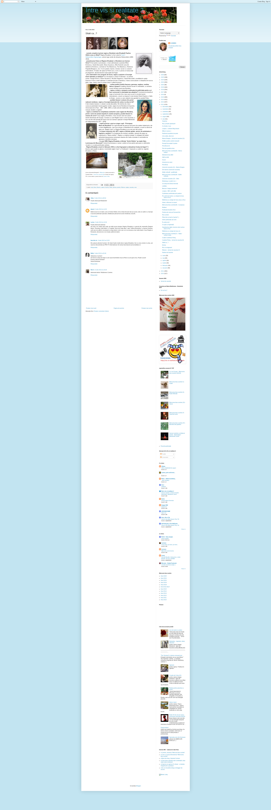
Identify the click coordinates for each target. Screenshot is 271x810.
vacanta (131, 187)
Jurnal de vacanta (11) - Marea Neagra (173, 167)
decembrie (165, 106)
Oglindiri (171, 665)
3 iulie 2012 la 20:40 (100, 253)
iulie (163, 119)
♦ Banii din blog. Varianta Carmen (170, 758)
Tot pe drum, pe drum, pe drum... (169, 544)
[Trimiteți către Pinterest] (113, 185)
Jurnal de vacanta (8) (98, 174)
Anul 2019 (164, 582)
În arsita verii (165, 222)
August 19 (164, 506)
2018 (162, 89)
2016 (162, 94)
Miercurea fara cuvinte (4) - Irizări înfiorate (177, 392)
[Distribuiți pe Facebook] (111, 185)
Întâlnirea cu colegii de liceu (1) (171, 231)
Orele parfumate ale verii (169, 219)
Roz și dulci (165, 215)
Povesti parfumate (166, 446)
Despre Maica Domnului (167, 500)
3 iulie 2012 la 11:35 (101, 209)
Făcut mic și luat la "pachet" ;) (170, 217)
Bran (95, 187)
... (161, 474)
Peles (110, 187)
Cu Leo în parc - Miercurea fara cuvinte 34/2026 (177, 372)
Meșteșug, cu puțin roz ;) (169, 181)
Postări (164, 454)
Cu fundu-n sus (166, 126)
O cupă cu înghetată (168, 224)
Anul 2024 (164, 578)
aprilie (164, 260)
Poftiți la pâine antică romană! (170, 141)
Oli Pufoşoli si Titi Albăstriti (169, 523)
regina (127, 187)
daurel (92, 209)
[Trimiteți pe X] (109, 185)
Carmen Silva (106, 176)
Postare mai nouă (91, 308)
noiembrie (165, 109)
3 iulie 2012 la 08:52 (100, 198)
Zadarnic (163, 486)
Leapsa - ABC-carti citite (169, 191)
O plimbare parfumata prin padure (172, 193)
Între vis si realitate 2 (115, 10)
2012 (162, 104)
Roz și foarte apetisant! (168, 123)
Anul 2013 (164, 593)
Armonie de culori (167, 162)
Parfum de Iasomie (167, 252)
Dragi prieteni (165, 727)
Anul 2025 (164, 576)
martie (164, 263)
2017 (162, 92)
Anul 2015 (164, 589)
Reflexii (164, 207)
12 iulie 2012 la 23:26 (100, 270)
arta (92, 187)
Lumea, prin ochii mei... (168, 472)
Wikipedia (102, 172)
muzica (107, 187)
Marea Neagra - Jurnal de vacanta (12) (173, 138)
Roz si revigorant (167, 247)
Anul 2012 (164, 595)
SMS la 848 (165, 157)
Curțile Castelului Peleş (169, 237)
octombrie (165, 111)
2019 (162, 87)
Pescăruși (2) (166, 146)
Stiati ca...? (165, 242)
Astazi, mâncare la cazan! (169, 202)
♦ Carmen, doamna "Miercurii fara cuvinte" (173, 752)
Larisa (92, 222)
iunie (164, 255)
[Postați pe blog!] (107, 185)
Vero (162, 485)
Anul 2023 (164, 580)
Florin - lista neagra (167, 537)
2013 (162, 102)
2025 (162, 77)
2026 (162, 75)
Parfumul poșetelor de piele (170, 133)
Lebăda (164, 186)
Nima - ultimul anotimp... (168, 478)
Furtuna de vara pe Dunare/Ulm (171, 212)
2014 (162, 99)
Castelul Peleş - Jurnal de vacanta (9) (173, 240)
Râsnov (123, 187)
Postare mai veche (147, 308)
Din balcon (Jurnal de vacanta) (171, 169)
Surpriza (164, 121)
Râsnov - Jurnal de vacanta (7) (171, 250)
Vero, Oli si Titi (165, 517)
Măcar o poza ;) (166, 131)
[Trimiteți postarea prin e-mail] (101, 184)
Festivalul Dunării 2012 (169, 210)
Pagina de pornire (119, 308)
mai (163, 258)
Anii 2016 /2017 (165, 587)
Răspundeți (94, 203)
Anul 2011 (164, 597)
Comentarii (165, 457)
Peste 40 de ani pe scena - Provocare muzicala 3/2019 (177, 715)
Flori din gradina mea (168, 148)
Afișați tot (183, 529)
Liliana (163, 466)
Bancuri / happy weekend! (169, 188)
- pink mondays (165, 480)
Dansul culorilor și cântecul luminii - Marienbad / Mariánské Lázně (177, 435)
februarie (165, 265)
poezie (118, 187)
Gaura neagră (165, 538)
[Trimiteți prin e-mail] (105, 185)
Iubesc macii (172, 702)
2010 (162, 273)
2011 (162, 271)
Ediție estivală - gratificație (169, 172)
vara (135, 187)
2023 (162, 82)
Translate (173, 35)
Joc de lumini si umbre (175, 630)
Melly (92, 253)
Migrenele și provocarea (167, 550)
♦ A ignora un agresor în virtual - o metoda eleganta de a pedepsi (173, 764)
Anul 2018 (164, 584)
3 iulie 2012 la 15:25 (104, 240)
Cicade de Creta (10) (175, 675)
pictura (114, 187)
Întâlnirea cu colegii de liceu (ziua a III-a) (173, 200)
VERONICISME (165, 511)
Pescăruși (165, 164)
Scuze (164, 160)
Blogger (138, 786)
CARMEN (173, 43)
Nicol (92, 270)
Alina (92, 198)
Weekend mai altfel (167, 155)
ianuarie (165, 268)
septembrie (165, 114)
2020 (162, 84)
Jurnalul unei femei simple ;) (168, 564)
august (164, 116)
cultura (102, 187)
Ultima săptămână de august (168, 468)
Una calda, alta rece (168, 136)
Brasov (98, 187)
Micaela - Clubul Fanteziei (169, 563)
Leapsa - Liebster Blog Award (170, 128)
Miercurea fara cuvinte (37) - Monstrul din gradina (177, 423)
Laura (163, 555)
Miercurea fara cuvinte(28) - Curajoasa (173, 205)
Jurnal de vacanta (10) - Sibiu (170, 178)
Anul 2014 (164, 591)
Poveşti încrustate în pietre (169, 143)
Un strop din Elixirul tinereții (170, 183)
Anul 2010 (164, 599)
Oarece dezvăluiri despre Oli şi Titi (170, 519)
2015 (162, 97)
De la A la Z (164, 290)
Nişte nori (163, 513)
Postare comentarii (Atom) (101, 311)
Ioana (163, 499)
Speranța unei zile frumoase (177, 737)
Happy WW (164, 505)
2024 (162, 79)
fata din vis (94, 240)
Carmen (163, 543)
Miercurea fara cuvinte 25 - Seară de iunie (177, 413)
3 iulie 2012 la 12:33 (101, 222)
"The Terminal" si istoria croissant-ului (171, 655)
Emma (164, 245)
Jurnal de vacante (166, 281)
